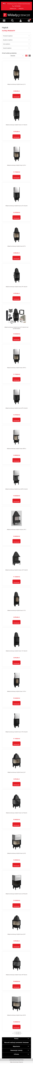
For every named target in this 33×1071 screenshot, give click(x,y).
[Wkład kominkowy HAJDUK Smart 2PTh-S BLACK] (16, 396)
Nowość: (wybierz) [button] (7, 48)
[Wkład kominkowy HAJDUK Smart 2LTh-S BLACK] (16, 194)
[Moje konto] (20, 20)
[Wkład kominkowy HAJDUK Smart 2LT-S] (16, 73)
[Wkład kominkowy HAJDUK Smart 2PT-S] (16, 235)
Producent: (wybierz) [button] (8, 36)
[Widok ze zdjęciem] (26, 55)
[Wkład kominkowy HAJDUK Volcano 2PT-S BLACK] (16, 558)
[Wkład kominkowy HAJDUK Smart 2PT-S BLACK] (16, 275)
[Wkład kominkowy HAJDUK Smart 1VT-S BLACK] (16, 639)
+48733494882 (17, 6)
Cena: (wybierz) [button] (6, 44)
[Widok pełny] (29, 55)
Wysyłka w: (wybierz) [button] (7, 40)
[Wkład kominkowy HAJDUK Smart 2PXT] (16, 923)
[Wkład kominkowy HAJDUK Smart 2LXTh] (16, 842)
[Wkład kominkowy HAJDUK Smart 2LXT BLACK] (16, 801)
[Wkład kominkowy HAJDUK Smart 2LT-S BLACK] (16, 113)
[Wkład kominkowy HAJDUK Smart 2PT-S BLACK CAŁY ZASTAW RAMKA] (16, 316)
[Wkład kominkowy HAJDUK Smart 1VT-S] (16, 599)
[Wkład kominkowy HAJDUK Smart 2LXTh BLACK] (16, 882)
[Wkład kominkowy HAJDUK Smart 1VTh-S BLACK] (16, 720)
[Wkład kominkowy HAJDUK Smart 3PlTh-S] (16, 437)
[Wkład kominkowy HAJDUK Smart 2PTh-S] (16, 356)
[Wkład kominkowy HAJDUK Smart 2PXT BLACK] (16, 963)
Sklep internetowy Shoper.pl (16, 1062)
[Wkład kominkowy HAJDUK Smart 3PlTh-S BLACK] (16, 477)
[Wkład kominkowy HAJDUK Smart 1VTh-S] (16, 680)
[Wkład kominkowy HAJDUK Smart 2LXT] (16, 761)
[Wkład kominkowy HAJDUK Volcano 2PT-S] (16, 518)
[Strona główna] (16, 14)
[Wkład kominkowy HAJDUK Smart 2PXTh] (16, 1004)
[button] (4, 20)
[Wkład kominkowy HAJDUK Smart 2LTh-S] (16, 154)
